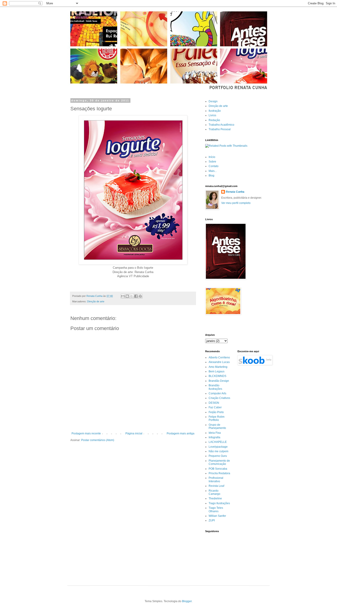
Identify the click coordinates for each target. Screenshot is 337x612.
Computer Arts (217, 393)
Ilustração (215, 110)
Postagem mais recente (86, 433)
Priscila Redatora (219, 473)
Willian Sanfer (217, 515)
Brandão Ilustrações (215, 387)
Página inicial (133, 433)
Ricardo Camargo (214, 492)
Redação (214, 120)
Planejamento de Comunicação (219, 462)
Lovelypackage (218, 446)
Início (212, 157)
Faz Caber (215, 407)
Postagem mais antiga (180, 433)
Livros (212, 115)
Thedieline (215, 498)
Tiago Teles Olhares (216, 509)
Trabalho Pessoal (220, 129)
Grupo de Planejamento (217, 426)
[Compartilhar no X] (131, 296)
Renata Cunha (235, 191)
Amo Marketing (218, 366)
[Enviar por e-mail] (123, 296)
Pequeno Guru (218, 456)
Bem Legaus (216, 371)
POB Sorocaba (218, 468)
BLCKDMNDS (217, 376)
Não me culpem (218, 451)
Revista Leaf (216, 485)
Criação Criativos (219, 398)
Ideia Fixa (215, 432)
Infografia (214, 437)
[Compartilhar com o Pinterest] (140, 296)
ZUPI (212, 520)
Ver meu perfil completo (236, 203)
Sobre (212, 161)
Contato (213, 166)
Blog (211, 175)
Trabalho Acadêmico (221, 124)
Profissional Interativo (216, 479)
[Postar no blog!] (127, 296)
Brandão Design (219, 380)
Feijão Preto (216, 412)
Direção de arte (95, 301)
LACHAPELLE (218, 442)
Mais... (213, 171)
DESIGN (214, 402)
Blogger (187, 601)
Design (213, 101)
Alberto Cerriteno (219, 357)
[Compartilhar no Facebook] (136, 296)
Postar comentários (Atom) (97, 440)
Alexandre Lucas (219, 362)
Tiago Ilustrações (219, 503)
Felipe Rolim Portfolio (216, 418)
